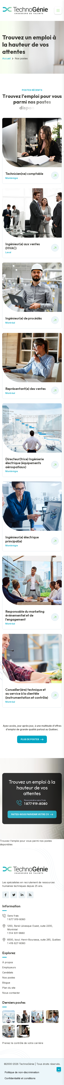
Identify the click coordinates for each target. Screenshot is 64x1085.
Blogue (6, 982)
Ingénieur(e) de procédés (23, 318)
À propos (7, 962)
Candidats (7, 972)
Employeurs (9, 967)
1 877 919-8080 (35, 804)
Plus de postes (30, 739)
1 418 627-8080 (16, 943)
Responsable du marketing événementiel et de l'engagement (24, 615)
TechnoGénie (26, 1063)
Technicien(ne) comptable (24, 174)
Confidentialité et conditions (20, 1078)
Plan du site (8, 987)
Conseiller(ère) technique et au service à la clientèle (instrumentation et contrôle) (26, 694)
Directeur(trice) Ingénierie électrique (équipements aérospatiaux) (24, 463)
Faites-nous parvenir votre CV (30, 814)
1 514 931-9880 (16, 933)
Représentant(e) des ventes (25, 389)
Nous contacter (11, 992)
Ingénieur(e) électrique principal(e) (22, 539)
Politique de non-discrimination (22, 1072)
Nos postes (21, 58)
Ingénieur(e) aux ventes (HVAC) (22, 246)
